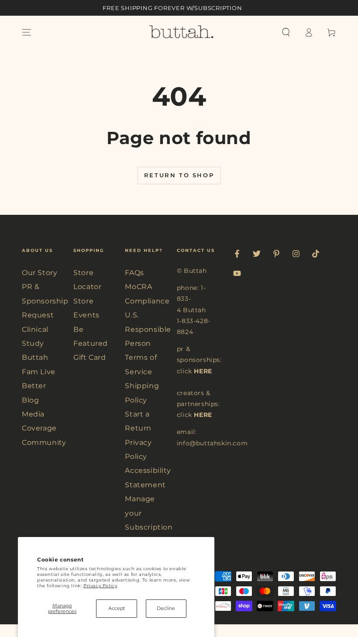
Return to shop (179, 175)
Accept (116, 608)
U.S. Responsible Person (148, 329)
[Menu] (26, 32)
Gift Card (89, 357)
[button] (286, 32)
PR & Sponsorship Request (45, 300)
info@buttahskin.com (212, 443)
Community (44, 442)
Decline (166, 608)
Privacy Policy (100, 586)
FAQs (134, 273)
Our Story (39, 273)
